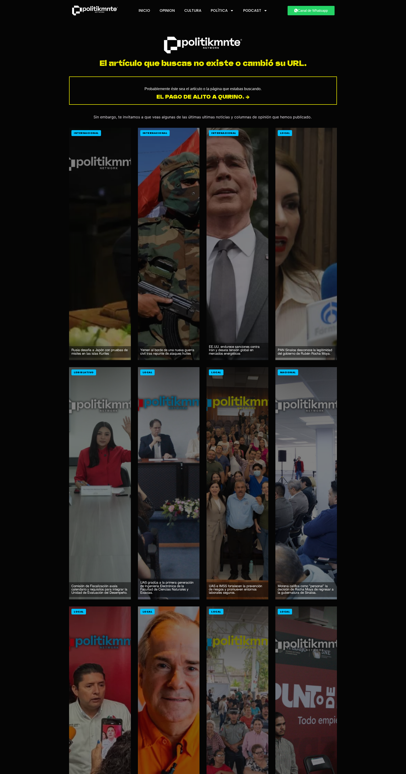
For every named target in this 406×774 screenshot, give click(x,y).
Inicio (144, 10)
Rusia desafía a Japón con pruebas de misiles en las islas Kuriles (99, 351)
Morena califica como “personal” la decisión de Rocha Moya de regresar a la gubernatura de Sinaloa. (306, 589)
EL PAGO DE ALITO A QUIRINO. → (203, 96)
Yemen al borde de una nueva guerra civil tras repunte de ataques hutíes (167, 351)
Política (219, 10)
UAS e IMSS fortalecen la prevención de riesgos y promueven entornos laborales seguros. (235, 589)
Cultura (192, 10)
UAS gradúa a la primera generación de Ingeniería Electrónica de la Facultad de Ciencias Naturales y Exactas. (167, 587)
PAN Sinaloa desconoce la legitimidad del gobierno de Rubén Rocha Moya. (305, 351)
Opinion (167, 10)
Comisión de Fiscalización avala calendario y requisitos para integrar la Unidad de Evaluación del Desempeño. (99, 589)
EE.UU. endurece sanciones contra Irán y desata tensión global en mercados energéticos (234, 350)
